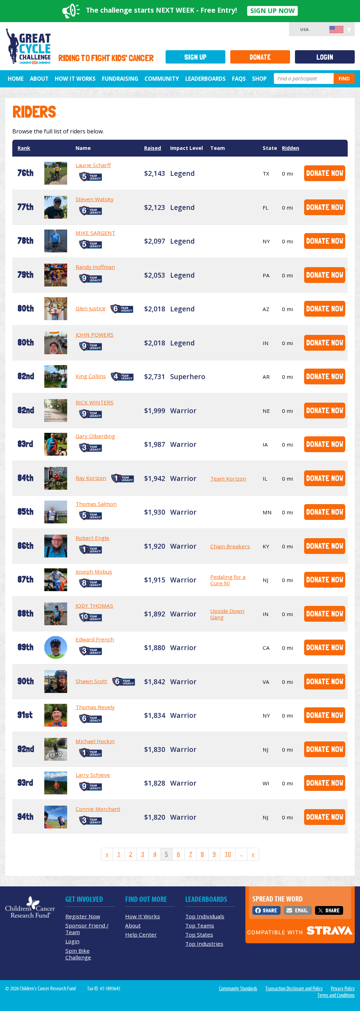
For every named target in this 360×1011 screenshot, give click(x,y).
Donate (260, 57)
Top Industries (204, 943)
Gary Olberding (95, 436)
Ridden (290, 148)
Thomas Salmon (96, 503)
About (39, 78)
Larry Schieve (93, 774)
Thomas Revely (95, 707)
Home (16, 78)
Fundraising (120, 78)
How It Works (75, 78)
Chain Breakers (230, 546)
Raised (152, 148)
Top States (199, 934)
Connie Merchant (98, 808)
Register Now (82, 916)
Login (324, 57)
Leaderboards (205, 78)
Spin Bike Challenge (78, 954)
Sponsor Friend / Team (87, 929)
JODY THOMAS (94, 605)
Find (344, 78)
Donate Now (324, 173)
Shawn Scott (91, 681)
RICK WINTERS (95, 402)
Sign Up (195, 57)
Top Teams (199, 925)
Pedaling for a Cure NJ (227, 580)
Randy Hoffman (95, 266)
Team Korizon (228, 478)
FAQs (239, 78)
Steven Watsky (95, 199)
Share (270, 910)
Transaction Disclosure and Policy (294, 988)
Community (161, 78)
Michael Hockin (95, 741)
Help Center (141, 934)
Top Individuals (204, 916)
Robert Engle (92, 537)
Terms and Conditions (336, 995)
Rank (24, 148)
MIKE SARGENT (95, 232)
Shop (259, 78)
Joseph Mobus (94, 571)
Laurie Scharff (93, 164)
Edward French (95, 639)
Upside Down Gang (227, 614)
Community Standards (238, 988)
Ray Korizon (91, 477)
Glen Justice (90, 308)
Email (301, 910)
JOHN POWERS (95, 334)
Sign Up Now (272, 10)
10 (228, 854)
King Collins (91, 375)
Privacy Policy (343, 988)
